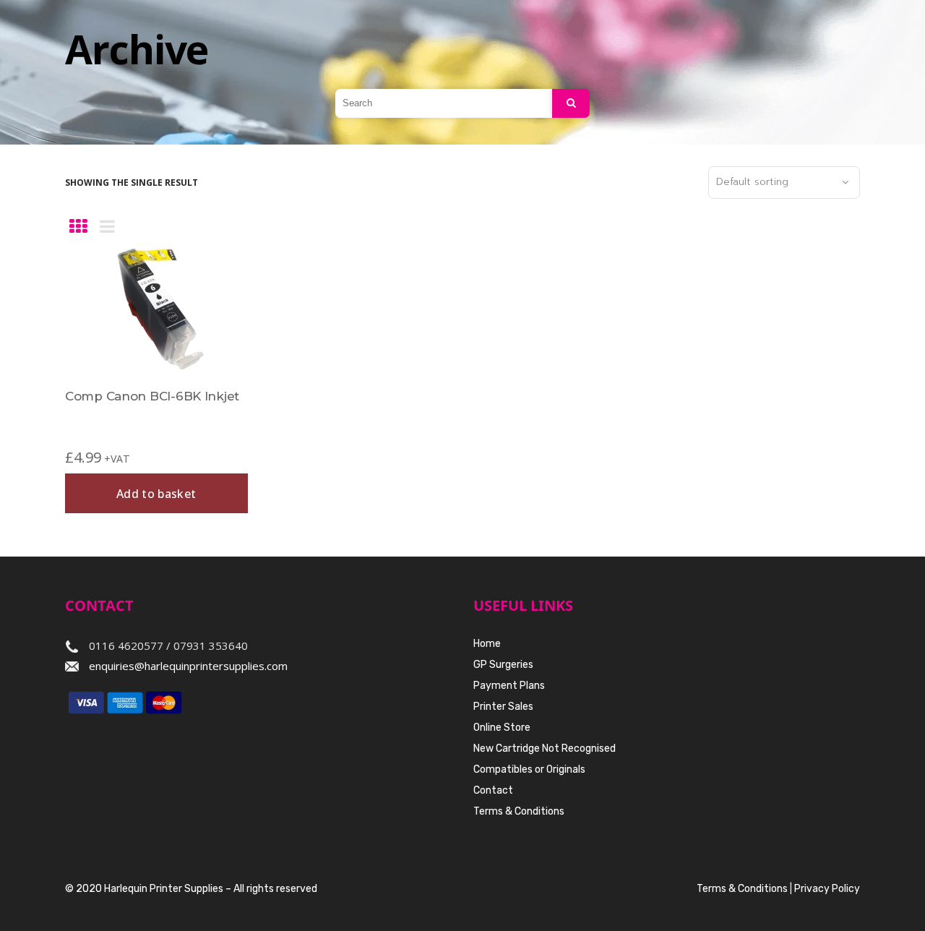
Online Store (501, 727)
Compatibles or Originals (529, 769)
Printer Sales (503, 706)
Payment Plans (509, 685)
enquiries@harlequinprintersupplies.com (188, 665)
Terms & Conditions (518, 811)
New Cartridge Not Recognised (544, 748)
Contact (493, 790)
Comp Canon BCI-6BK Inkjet (152, 396)
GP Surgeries (503, 664)
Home (487, 644)
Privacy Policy (827, 889)
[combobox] (784, 183)
